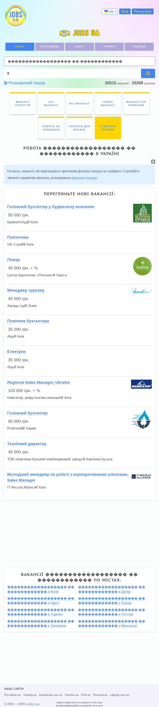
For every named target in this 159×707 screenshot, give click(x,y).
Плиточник (18, 237)
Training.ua (29, 695)
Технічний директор (27, 444)
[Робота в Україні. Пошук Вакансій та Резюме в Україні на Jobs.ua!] (15, 15)
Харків (31, 428)
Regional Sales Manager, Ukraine (38, 382)
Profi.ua (85, 695)
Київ (34, 222)
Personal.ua (100, 695)
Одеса (61, 275)
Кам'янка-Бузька (99, 459)
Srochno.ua (71, 695)
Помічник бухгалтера (28, 321)
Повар (13, 259)
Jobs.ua (33, 704)
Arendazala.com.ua (50, 695)
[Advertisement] (79, 532)
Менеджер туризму (26, 290)
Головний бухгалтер (27, 413)
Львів (32, 306)
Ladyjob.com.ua (119, 695)
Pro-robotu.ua (12, 695)
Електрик (16, 351)
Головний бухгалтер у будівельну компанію (50, 206)
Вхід (125, 11)
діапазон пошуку (83, 178)
